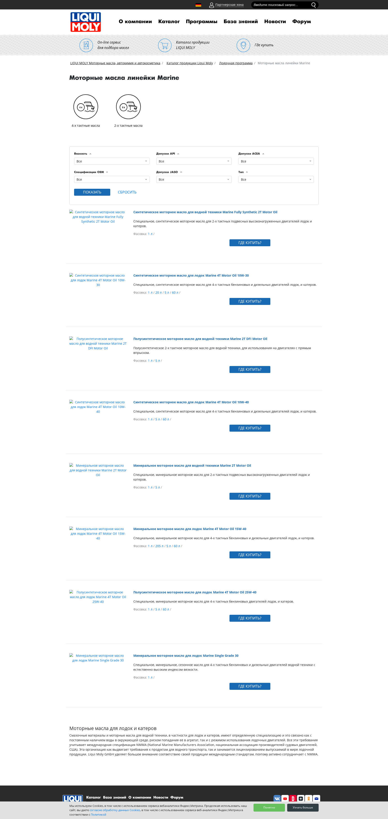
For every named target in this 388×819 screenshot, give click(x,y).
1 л (150, 234)
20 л (159, 292)
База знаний (241, 21)
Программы (201, 21)
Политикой (98, 814)
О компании (135, 21)
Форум (301, 21)
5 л (167, 292)
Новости (275, 21)
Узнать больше (303, 807)
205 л (159, 546)
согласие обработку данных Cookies (115, 810)
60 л (175, 292)
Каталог (169, 21)
